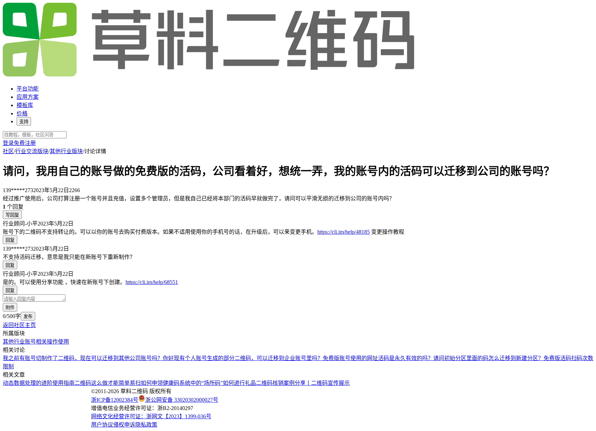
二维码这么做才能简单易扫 (107, 383)
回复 (10, 240)
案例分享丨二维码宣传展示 (317, 383)
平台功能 (28, 89)
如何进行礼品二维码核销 (253, 383)
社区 (8, 151)
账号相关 (36, 342)
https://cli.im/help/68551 (152, 282)
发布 (27, 316)
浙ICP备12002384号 (114, 400)
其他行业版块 (66, 151)
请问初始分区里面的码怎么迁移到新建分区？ (488, 358)
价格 (22, 113)
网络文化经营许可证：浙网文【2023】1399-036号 (151, 416)
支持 (23, 121)
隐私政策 (146, 425)
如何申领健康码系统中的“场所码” (182, 383)
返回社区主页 (19, 325)
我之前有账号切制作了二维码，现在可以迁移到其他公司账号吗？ (83, 358)
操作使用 (58, 342)
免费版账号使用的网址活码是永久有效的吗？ (378, 358)
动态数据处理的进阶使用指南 (38, 383)
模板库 (25, 105)
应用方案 (28, 97)
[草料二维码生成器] (210, 75)
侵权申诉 (124, 425)
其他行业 (14, 342)
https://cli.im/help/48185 (343, 232)
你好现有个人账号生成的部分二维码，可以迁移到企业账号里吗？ (243, 358)
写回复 (12, 215)
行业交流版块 (31, 151)
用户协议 (102, 425)
